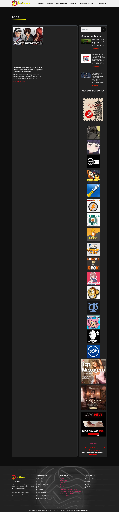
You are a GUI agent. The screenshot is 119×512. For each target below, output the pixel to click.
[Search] (103, 29)
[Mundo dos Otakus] (93, 278)
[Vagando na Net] (93, 249)
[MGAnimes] (93, 147)
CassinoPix (64, 485)
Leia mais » (95, 48)
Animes (41, 3)
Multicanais (64, 481)
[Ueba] (93, 235)
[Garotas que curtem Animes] (93, 322)
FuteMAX (63, 479)
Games (74, 3)
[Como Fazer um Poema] (93, 308)
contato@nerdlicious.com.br (24, 499)
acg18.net (93, 444)
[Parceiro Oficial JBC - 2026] (93, 109)
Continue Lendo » (19, 81)
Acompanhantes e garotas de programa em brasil (70, 492)
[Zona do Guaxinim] (93, 133)
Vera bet (63, 483)
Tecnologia (102, 3)
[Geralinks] (93, 191)
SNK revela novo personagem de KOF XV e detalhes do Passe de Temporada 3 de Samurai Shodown (28, 70)
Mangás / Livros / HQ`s (87, 3)
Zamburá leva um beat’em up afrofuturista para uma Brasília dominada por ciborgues (97, 76)
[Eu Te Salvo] (93, 205)
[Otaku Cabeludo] (93, 337)
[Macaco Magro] (93, 293)
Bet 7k (62, 487)
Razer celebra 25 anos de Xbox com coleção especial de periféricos (98, 42)
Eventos (50, 3)
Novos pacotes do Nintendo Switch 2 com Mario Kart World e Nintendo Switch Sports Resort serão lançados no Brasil (98, 58)
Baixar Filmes (64, 495)
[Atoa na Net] (93, 176)
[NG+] (93, 351)
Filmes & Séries (62, 3)
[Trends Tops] (93, 220)
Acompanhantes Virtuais (68, 489)
